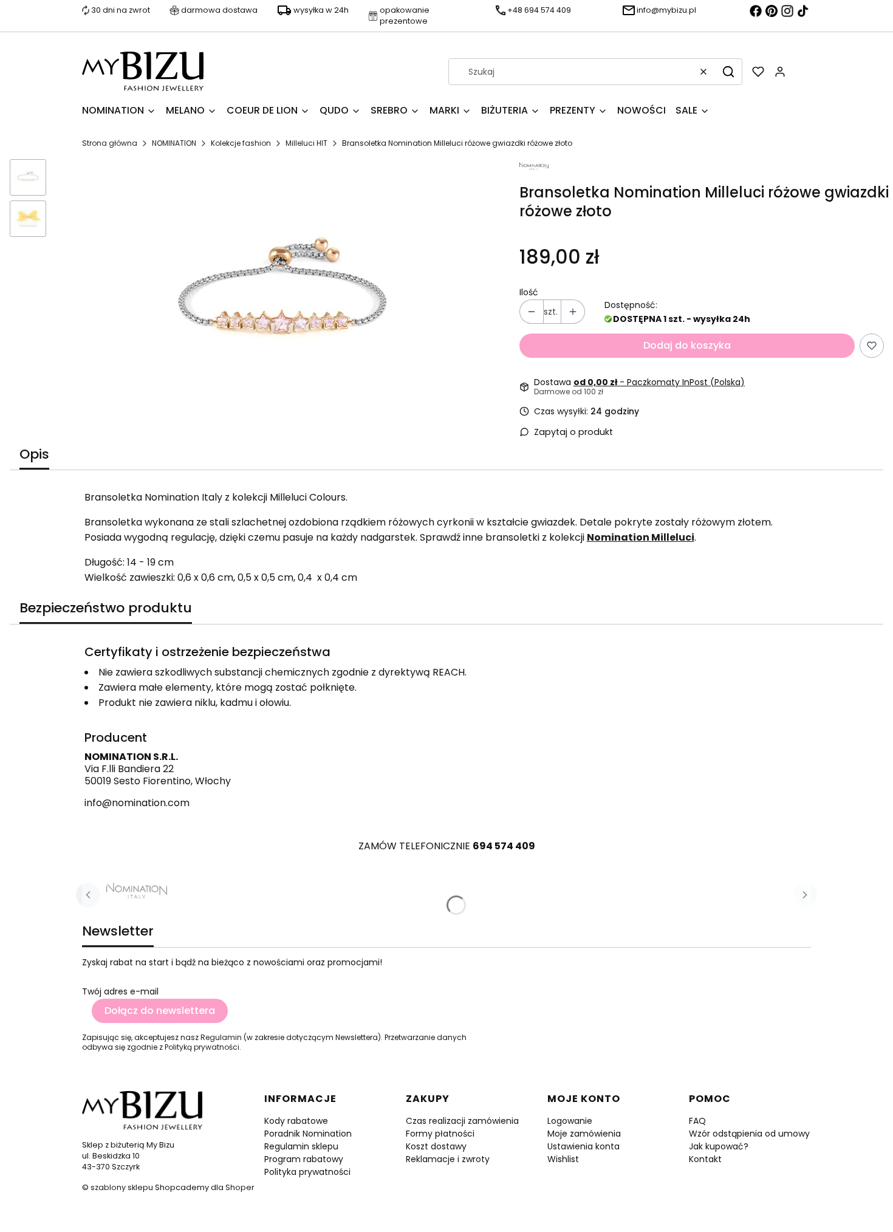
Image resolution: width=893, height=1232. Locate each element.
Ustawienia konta (583, 1146)
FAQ (697, 1121)
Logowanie (569, 1121)
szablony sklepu (122, 1187)
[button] (728, 71)
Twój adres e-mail (120, 991)
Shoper (240, 1187)
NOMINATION (174, 143)
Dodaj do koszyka (687, 345)
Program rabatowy (303, 1159)
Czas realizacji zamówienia (462, 1121)
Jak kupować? (718, 1146)
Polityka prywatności (307, 1172)
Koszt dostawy (436, 1146)
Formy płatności (440, 1134)
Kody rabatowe (296, 1121)
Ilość (528, 292)
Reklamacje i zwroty (448, 1159)
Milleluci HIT (306, 143)
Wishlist (563, 1159)
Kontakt (705, 1159)
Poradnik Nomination (308, 1134)
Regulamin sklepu (301, 1146)
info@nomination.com (137, 803)
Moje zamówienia (584, 1134)
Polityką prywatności (202, 1047)
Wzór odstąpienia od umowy (749, 1134)
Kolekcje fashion (241, 143)
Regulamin (221, 1037)
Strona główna (109, 143)
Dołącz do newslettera (159, 1011)
